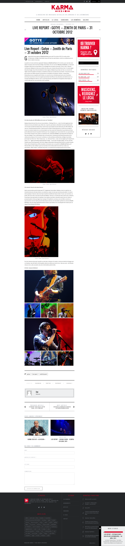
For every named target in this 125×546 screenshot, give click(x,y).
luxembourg (53, 526)
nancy (48, 529)
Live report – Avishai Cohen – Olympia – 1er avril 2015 (62, 440)
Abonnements (67, 503)
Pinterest (58, 383)
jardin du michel (46, 524)
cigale (49, 520)
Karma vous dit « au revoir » (36, 439)
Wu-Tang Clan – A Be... (85, 76)
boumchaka (47, 517)
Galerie (86, 20)
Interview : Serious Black (90, 518)
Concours (65, 20)
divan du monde (34, 522)
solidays (45, 533)
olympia (37, 531)
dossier (41, 522)
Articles (46, 20)
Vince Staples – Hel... (85, 80)
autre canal (32, 517)
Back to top (92, 542)
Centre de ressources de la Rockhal (32, 520)
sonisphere (27, 535)
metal (35, 529)
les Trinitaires (28, 526)
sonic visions (52, 533)
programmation (48, 531)
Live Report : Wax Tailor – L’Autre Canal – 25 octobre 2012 (37, 406)
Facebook (38, 383)
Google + (69, 383)
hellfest (26, 524)
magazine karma (28, 529)
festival (50, 522)
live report (35, 374)
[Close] (100, 528)
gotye (28, 374)
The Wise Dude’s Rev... (85, 73)
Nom (26, 450)
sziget (33, 535)
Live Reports (59, 24)
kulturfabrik (53, 524)
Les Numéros (76, 20)
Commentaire (28, 471)
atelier (26, 517)
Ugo (37, 392)
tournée (37, 535)
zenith (48, 535)
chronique (44, 520)
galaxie (55, 522)
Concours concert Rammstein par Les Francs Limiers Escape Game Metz (92, 513)
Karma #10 (87, 507)
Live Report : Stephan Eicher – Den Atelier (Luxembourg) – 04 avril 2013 (113, 536)
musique (44, 529)
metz (39, 529)
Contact (65, 518)
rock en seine (34, 533)
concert (53, 520)
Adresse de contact (31, 457)
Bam (37, 517)
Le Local (55, 20)
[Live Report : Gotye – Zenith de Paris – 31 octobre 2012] (49, 43)
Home (38, 20)
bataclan (42, 517)
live (42, 526)
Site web (27, 464)
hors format (32, 524)
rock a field (27, 533)
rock (54, 531)
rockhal (40, 533)
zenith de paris (43, 374)
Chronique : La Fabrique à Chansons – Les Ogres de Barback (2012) (62, 406)
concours (27, 522)
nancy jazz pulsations (29, 531)
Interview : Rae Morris (89, 531)
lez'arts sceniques (36, 526)
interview (39, 524)
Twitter (48, 383)
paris (42, 531)
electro (45, 522)
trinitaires (43, 535)
